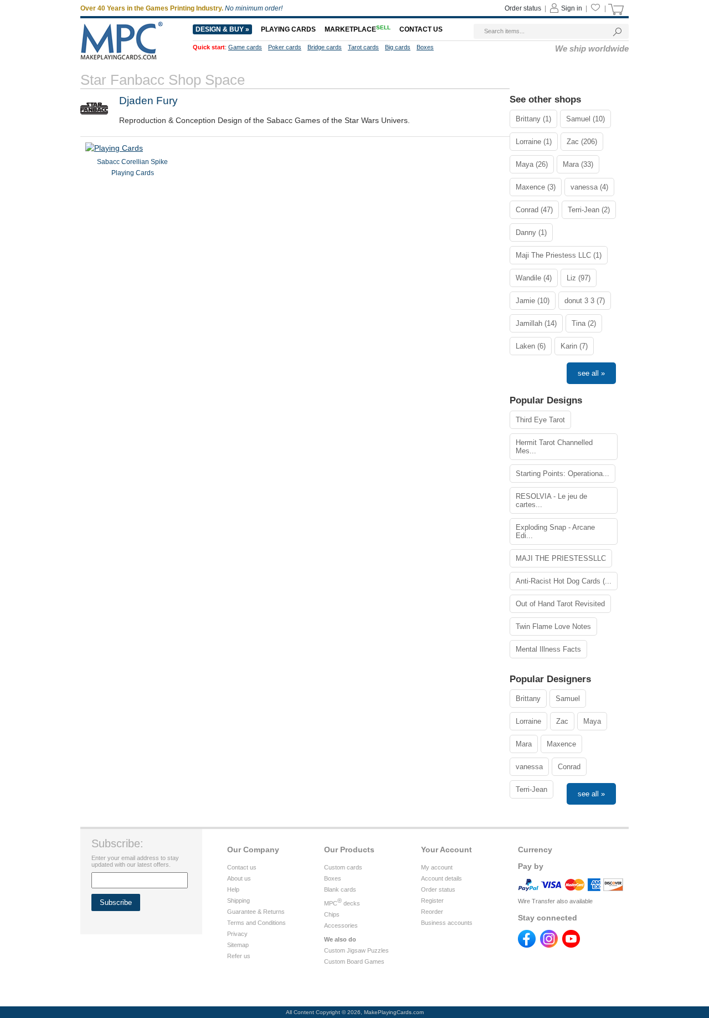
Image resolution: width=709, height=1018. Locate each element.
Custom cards (343, 867)
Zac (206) (582, 141)
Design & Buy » (222, 29)
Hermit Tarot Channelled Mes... (554, 446)
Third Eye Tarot (540, 420)
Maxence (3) (536, 187)
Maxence (561, 744)
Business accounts (446, 922)
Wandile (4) (534, 278)
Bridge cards (324, 47)
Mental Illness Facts (548, 649)
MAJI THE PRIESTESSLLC (561, 558)
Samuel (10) (585, 119)
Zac (562, 721)
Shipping (238, 900)
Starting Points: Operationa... (562, 473)
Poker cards (284, 47)
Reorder (432, 911)
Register (432, 900)
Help (233, 889)
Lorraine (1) (534, 141)
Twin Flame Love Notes (553, 626)
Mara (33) (578, 164)
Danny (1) (531, 232)
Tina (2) (584, 323)
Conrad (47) (534, 210)
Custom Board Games (354, 961)
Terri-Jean (531, 789)
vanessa (529, 767)
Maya (592, 721)
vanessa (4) (589, 187)
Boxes (425, 47)
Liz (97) (578, 278)
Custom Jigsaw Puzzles (356, 950)
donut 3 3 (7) (584, 300)
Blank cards (340, 889)
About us (239, 878)
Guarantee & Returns (256, 911)
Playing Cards (288, 29)
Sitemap (238, 945)
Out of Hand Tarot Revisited (560, 604)
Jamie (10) (532, 300)
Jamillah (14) (536, 323)
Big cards (397, 47)
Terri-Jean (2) (589, 210)
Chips (332, 914)
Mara (524, 744)
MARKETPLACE (358, 29)
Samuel (568, 698)
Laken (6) (531, 346)
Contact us (421, 29)
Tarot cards (363, 47)
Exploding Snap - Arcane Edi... (555, 531)
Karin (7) (574, 346)
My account (437, 867)
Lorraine (528, 721)
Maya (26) (532, 164)
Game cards (245, 47)
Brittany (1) (533, 119)
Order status (523, 8)
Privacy (237, 933)
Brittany (528, 698)
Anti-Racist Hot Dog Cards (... (564, 581)
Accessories (341, 925)
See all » (591, 373)
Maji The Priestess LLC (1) (559, 255)
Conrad (569, 767)
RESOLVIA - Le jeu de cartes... (551, 500)
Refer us (238, 956)
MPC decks (342, 903)
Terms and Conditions (256, 922)
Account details (441, 878)
